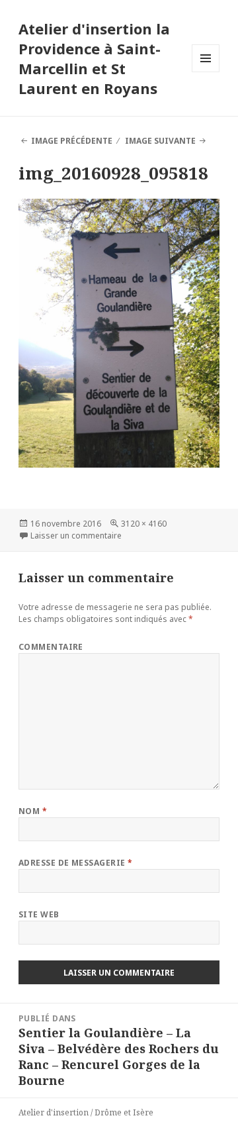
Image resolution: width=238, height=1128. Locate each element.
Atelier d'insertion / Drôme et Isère (86, 1112)
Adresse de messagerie (76, 862)
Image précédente (71, 140)
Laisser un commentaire (76, 535)
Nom (33, 811)
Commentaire (51, 646)
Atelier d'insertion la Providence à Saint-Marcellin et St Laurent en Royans (94, 58)
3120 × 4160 (144, 523)
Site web (39, 914)
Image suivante (160, 140)
